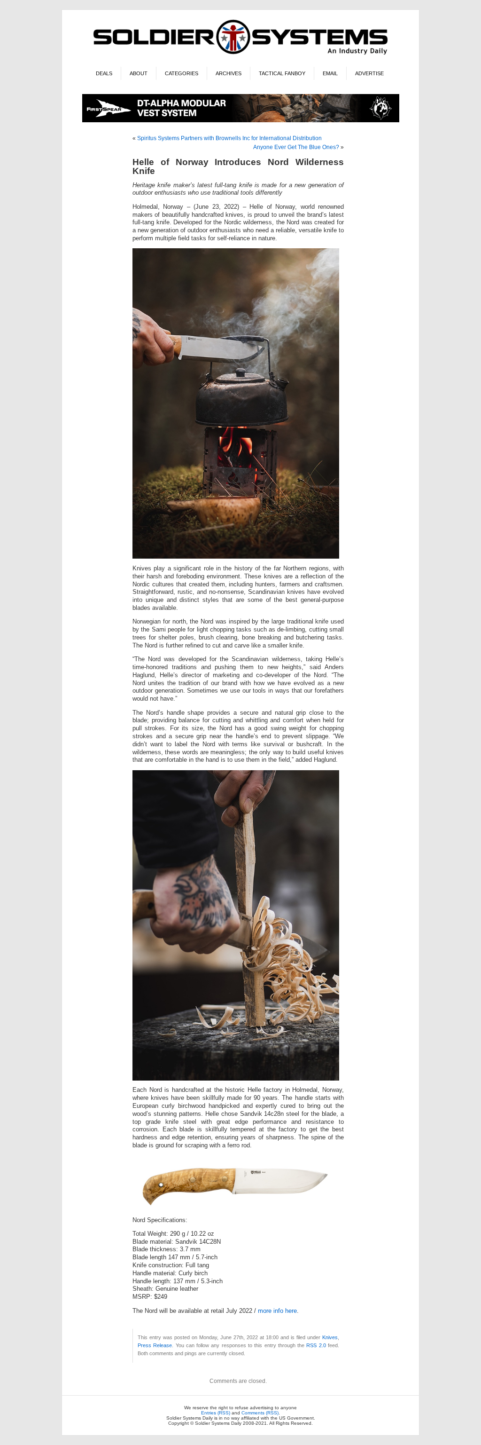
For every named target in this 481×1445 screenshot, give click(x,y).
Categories (181, 73)
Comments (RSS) (260, 1412)
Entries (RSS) (215, 1412)
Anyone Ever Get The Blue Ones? (296, 147)
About (138, 73)
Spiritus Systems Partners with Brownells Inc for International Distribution (229, 138)
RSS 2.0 (316, 1345)
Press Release (155, 1345)
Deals (104, 73)
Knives (330, 1337)
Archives (228, 73)
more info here (277, 1311)
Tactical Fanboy (282, 73)
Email (330, 73)
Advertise (369, 73)
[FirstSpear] (240, 120)
